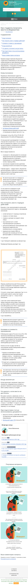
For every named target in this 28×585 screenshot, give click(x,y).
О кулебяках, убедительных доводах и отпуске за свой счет (14, 514)
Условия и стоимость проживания (12, 43)
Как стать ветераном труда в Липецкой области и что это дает (14, 449)
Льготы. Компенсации (11, 447)
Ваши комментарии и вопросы (11, 55)
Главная (3, 23)
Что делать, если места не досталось (12, 48)
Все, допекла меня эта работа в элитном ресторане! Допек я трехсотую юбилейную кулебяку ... (14, 520)
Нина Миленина (9, 31)
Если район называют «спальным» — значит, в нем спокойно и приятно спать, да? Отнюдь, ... (14, 548)
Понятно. (16, 583)
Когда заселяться (7, 46)
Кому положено (6, 38)
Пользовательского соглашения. (8, 559)
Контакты (14, 570)
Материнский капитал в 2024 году (11, 439)
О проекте (14, 569)
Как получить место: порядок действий (13, 41)
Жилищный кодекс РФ (9, 420)
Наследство (9, 453)
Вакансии (14, 575)
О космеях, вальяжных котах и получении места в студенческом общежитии (14, 486)
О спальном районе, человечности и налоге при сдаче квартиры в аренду (14, 542)
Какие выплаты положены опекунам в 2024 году (14, 444)
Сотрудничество (14, 573)
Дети (8, 437)
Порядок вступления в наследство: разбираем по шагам (13, 455)
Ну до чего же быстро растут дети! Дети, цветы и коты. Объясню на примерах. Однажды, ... (14, 492)
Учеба (6, 23)
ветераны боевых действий (11, 128)
